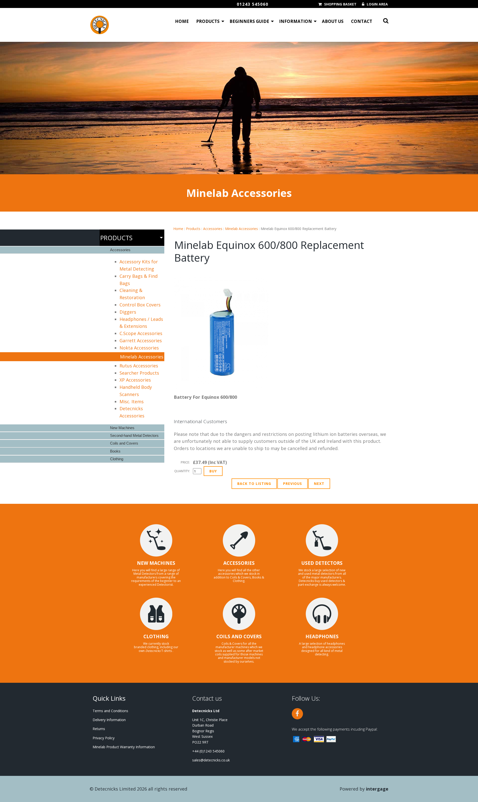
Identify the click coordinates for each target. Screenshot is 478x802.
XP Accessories (135, 380)
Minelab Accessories (241, 228)
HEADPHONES (322, 636)
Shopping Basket (340, 4)
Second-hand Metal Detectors (134, 435)
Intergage (377, 789)
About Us (333, 21)
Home (182, 21)
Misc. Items (132, 401)
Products (208, 21)
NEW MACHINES (156, 563)
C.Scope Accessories (141, 333)
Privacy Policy (104, 738)
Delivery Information (109, 719)
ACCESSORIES (239, 563)
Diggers (128, 312)
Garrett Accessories (141, 341)
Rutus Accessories (139, 366)
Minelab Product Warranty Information (124, 747)
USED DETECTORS (322, 563)
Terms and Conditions (110, 710)
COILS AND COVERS (239, 636)
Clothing (116, 459)
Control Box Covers (140, 305)
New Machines (122, 428)
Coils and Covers (124, 443)
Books (115, 451)
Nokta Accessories (139, 348)
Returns (99, 728)
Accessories (212, 228)
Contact (361, 21)
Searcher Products (139, 373)
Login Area (377, 4)
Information (295, 21)
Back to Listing (254, 483)
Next (319, 483)
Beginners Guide (249, 21)
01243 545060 (252, 4)
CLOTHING (156, 636)
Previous (292, 483)
